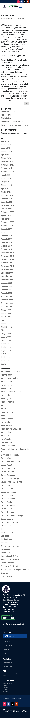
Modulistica (6, 118)
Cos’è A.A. (6, 641)
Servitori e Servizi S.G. (10, 566)
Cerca (26, 103)
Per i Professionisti (9, 553)
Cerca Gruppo (7, 663)
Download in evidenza (10, 455)
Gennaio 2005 (6, 283)
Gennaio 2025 (6, 198)
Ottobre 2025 (6, 168)
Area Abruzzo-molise (9, 378)
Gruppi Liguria (7, 488)
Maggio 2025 (6, 185)
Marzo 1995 (6, 317)
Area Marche (6, 405)
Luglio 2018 (6, 232)
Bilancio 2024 (10, 636)
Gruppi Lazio (6, 485)
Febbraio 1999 (7, 303)
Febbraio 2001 (7, 296)
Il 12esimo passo (8, 529)
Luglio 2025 (6, 178)
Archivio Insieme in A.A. (11, 371)
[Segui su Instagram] (4, 704)
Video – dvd (6, 115)
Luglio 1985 (6, 350)
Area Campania (7, 388)
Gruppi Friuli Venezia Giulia (12, 482)
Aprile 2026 (5, 155)
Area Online (5, 408)
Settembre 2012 (7, 259)
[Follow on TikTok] (25, 1)
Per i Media (5, 549)
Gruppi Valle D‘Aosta (9, 522)
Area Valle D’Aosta (8, 435)
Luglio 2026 (6, 145)
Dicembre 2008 (7, 273)
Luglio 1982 (6, 360)
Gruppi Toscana (7, 512)
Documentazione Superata (12, 121)
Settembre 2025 (7, 171)
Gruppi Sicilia (6, 509)
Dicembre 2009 (7, 269)
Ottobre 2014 (6, 249)
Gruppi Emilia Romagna (10, 478)
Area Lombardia (7, 402)
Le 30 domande (8, 645)
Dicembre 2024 (7, 202)
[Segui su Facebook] (8, 704)
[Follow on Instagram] (18, 1)
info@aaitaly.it (7, 622)
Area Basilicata (7, 381)
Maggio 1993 (6, 323)
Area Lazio (5, 395)
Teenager (5, 687)
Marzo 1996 (6, 313)
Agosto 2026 (6, 141)
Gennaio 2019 (6, 229)
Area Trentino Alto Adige (11, 429)
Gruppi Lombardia (8, 492)
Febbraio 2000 (7, 300)
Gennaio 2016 (6, 242)
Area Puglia (6, 415)
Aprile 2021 (5, 219)
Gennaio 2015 (6, 246)
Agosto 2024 (6, 215)
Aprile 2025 (5, 188)
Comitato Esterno (8, 446)
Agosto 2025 (6, 175)
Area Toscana (6, 425)
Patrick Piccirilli (6, 18)
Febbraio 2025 (7, 195)
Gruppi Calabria (7, 472)
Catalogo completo (8, 442)
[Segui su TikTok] (12, 704)
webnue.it (24, 711)
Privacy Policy (6, 698)
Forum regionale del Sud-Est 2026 (15, 125)
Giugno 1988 (6, 340)
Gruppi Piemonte (8, 499)
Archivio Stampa (7, 375)
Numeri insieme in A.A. (10, 546)
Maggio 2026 (6, 151)
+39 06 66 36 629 (13, 607)
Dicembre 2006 (7, 279)
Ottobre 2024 (6, 209)
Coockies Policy (16, 698)
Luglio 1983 (6, 357)
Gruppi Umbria (7, 519)
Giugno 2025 (6, 182)
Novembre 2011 (7, 263)
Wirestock (5, 689)
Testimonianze (7, 576)
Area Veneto (6, 439)
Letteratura (5, 536)
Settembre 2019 (7, 225)
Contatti (5, 654)
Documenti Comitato (9, 111)
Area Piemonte (7, 412)
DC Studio (5, 691)
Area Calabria (6, 385)
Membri (4, 542)
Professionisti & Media (10, 556)
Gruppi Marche (7, 495)
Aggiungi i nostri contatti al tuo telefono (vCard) (13, 674)
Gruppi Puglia (6, 502)
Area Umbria (6, 432)
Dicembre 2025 (7, 161)
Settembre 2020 (7, 222)
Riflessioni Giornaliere (10, 559)
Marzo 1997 (6, 310)
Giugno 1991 (6, 330)
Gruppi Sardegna (8, 505)
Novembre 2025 (7, 165)
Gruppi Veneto (7, 526)
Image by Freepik (7, 683)
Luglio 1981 (6, 364)
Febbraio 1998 (7, 306)
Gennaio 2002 (6, 293)
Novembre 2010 (7, 266)
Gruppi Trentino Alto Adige (12, 515)
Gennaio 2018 (6, 236)
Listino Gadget (7, 539)
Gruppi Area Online (8, 465)
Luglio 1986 (6, 347)
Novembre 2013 (7, 252)
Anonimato (6, 649)
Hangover (5, 685)
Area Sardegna (7, 419)
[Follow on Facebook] (21, 1)
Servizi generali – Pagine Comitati (15, 569)
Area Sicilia (5, 422)
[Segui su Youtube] (16, 704)
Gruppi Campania (8, 475)
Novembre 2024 (7, 205)
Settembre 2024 (7, 212)
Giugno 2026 (6, 148)
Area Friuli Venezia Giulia (11, 392)
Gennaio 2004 (6, 286)
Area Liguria (6, 398)
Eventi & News (7, 458)
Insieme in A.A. (7, 532)
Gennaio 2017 (6, 239)
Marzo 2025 (6, 192)
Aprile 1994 (5, 320)
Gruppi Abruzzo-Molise (10, 461)
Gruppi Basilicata (8, 468)
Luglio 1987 (6, 344)
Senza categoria (7, 563)
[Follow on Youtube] (28, 1)
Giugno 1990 (6, 333)
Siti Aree (4, 573)
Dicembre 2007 (7, 276)
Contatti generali (8, 667)
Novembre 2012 (7, 256)
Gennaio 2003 (6, 290)
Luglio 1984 (6, 354)
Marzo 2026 (6, 158)
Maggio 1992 (6, 327)
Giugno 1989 (6, 337)
